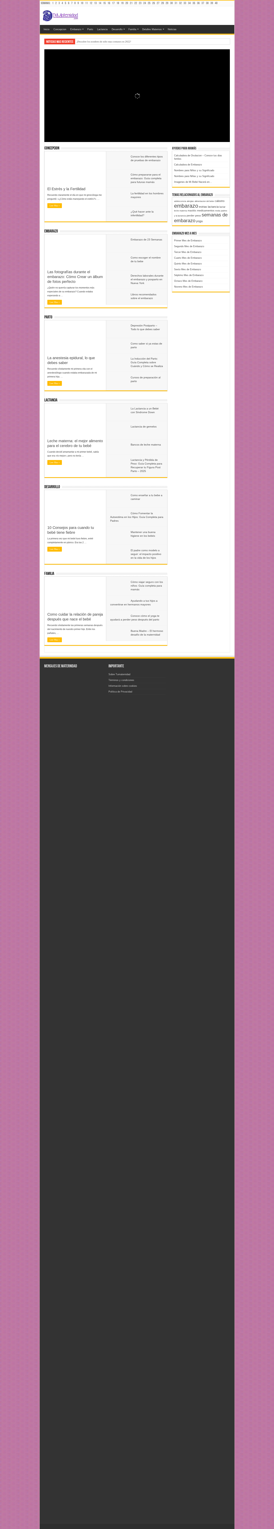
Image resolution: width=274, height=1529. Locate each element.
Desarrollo (117, 29)
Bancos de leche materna (146, 444)
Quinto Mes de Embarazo (188, 263)
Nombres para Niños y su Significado (194, 170)
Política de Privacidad (120, 691)
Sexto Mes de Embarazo (187, 269)
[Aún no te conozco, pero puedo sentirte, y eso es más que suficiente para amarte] (53, 1234)
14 (100, 3)
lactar (222, 206)
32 (180, 3)
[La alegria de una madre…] (53, 1514)
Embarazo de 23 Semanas (146, 239)
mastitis (192, 210)
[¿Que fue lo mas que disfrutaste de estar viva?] (74, 1369)
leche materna (180, 211)
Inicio (46, 29)
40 (216, 3)
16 (109, 3)
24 (144, 3)
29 (167, 3)
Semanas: (45, 3)
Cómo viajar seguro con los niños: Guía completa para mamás (147, 585)
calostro (219, 200)
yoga (199, 221)
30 (171, 3)
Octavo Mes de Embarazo (188, 281)
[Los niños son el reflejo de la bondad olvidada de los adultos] (74, 1514)
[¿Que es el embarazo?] (53, 811)
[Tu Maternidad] (60, 14)
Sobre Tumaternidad (119, 674)
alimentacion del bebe (204, 201)
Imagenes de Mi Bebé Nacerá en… (193, 182)
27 (158, 3)
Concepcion (59, 29)
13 (95, 3)
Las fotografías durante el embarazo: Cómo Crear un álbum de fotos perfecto (75, 277)
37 (202, 3)
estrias (203, 206)
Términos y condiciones (121, 680)
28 (162, 3)
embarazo (186, 206)
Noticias (172, 29)
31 (176, 3)
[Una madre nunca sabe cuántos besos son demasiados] (74, 811)
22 (135, 3)
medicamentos (205, 210)
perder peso (194, 215)
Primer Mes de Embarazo (188, 240)
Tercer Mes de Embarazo (187, 252)
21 (131, 3)
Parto (90, 29)
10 (82, 3)
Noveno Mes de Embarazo (188, 286)
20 (126, 3)
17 (113, 3)
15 (104, 3)
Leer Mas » (55, 205)
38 (207, 3)
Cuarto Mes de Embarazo (188, 257)
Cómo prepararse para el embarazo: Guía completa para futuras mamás (146, 178)
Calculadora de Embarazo (188, 164)
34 (189, 3)
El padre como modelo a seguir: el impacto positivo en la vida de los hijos (146, 554)
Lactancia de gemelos (144, 426)
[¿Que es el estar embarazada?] (74, 1090)
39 (211, 3)
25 (149, 3)
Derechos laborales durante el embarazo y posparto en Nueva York (147, 279)
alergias (190, 201)
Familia (132, 29)
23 (140, 3)
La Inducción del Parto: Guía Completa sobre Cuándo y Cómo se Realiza (147, 362)
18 (117, 3)
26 (153, 3)
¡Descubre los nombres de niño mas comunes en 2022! (104, 41)
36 (198, 3)
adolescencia (180, 201)
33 (185, 3)
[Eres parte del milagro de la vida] (53, 1090)
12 (91, 3)
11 (86, 3)
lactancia (213, 206)
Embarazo (75, 29)
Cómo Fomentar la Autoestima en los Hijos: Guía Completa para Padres (136, 517)
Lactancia (102, 29)
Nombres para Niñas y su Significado (194, 176)
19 (122, 3)
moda (217, 211)
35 (194, 3)
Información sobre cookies (122, 685)
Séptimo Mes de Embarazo (189, 275)
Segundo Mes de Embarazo (189, 246)
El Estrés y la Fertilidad (66, 189)
